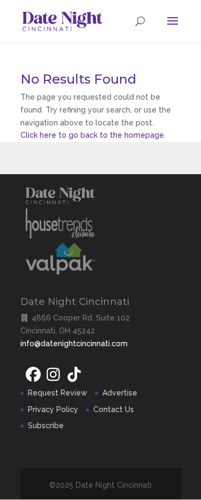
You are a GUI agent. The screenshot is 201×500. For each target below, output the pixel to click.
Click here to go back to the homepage (92, 135)
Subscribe (46, 425)
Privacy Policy (53, 409)
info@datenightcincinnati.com (74, 343)
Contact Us (113, 409)
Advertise (119, 393)
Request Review (57, 393)
